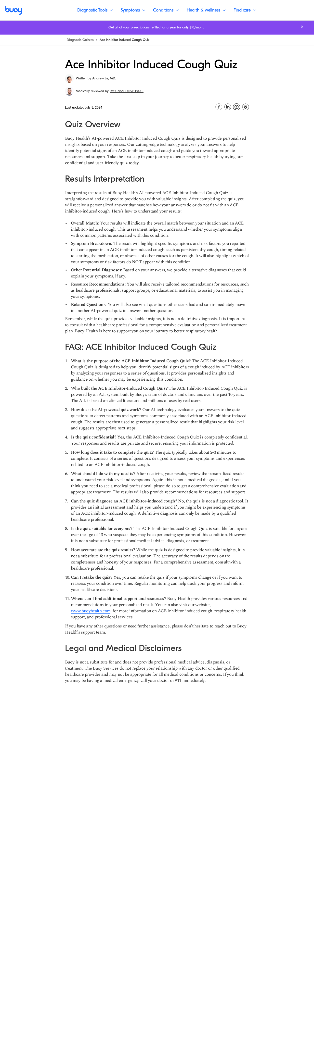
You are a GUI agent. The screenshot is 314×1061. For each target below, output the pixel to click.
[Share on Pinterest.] (236, 106)
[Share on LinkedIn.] (227, 106)
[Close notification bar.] (302, 27)
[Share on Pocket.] (245, 106)
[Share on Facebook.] (218, 106)
